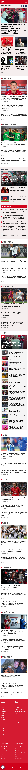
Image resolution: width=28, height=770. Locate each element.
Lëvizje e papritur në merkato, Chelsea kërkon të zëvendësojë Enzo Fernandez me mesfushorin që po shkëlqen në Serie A (13, 302)
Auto (16, 708)
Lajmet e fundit (4, 700)
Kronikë (2, 704)
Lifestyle (17, 723)
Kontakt (17, 746)
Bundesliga (6, 518)
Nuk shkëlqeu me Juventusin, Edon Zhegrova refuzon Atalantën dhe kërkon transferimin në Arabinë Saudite (13, 274)
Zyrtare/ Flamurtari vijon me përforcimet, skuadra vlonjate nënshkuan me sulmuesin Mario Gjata (18, 186)
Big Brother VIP (4, 742)
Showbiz (17, 721)
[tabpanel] (14, 19)
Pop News (18, 718)
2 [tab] (2, 31)
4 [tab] (4, 31)
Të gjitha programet (5, 752)
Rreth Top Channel (19, 742)
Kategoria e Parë (8, 165)
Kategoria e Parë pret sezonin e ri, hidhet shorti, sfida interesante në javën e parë (18, 195)
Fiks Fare (3, 748)
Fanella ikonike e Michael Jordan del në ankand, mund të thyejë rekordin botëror (12, 690)
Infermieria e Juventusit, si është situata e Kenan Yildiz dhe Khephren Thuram (12, 502)
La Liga (4, 431)
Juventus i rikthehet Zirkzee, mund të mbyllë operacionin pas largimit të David (13, 495)
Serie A (4, 475)
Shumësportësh (8, 608)
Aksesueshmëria (19, 754)
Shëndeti (17, 727)
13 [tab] (13, 31)
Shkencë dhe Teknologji (20, 706)
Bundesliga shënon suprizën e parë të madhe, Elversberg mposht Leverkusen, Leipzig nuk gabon (13, 539)
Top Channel (19, 739)
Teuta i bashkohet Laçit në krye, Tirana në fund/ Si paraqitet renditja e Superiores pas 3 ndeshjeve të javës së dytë (13, 157)
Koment (17, 702)
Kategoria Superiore (9, 120)
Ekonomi (3, 708)
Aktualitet (3, 706)
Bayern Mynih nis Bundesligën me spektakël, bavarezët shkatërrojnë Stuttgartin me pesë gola (13, 555)
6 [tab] (6, 31)
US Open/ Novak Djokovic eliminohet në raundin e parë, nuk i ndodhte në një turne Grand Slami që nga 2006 (12, 644)
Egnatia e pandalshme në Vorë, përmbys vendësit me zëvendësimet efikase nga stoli (13, 140)
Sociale (2, 710)
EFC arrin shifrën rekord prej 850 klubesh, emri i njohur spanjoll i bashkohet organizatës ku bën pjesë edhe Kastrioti (13, 175)
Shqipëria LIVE (4, 746)
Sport (3, 718)
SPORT (6, 2)
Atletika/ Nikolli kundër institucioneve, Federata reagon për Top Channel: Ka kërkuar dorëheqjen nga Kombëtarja (13, 628)
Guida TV (3, 754)
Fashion (17, 725)
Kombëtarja (6, 74)
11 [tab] (11, 31)
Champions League (8, 563)
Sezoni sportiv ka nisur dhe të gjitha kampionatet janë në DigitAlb (11, 583)
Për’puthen (3, 744)
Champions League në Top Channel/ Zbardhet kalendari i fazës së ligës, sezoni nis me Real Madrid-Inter (13, 591)
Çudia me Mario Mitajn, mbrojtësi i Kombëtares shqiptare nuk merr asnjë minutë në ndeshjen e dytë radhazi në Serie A (14, 112)
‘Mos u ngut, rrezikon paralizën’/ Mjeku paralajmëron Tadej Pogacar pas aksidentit (14, 218)
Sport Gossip (7, 652)
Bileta (16, 744)
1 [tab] (1, 31)
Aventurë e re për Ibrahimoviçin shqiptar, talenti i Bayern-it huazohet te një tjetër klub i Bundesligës (13, 258)
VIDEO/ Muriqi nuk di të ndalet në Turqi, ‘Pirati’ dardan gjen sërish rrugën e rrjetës (13, 266)
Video (5, 328)
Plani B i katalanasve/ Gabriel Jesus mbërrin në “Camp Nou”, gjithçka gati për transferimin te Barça (14, 460)
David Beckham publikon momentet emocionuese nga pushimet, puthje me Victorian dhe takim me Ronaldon (11, 673)
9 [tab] (9, 31)
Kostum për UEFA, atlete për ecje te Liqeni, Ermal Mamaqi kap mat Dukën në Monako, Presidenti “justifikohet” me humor (12, 600)
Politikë (2, 702)
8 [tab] (8, 31)
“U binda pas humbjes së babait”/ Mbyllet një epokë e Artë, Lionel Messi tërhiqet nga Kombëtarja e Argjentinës (15, 207)
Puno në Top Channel (20, 748)
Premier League (7, 282)
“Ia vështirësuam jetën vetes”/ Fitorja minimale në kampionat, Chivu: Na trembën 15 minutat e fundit (14, 231)
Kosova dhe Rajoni (19, 704)
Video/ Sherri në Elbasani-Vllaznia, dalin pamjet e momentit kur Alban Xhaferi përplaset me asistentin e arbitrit (13, 148)
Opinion (17, 700)
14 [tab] (14, 31)
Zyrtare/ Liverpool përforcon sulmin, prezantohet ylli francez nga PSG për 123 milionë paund (12, 310)
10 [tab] (10, 31)
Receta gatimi (18, 731)
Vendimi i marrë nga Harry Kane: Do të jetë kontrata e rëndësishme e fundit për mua (12, 547)
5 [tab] (5, 31)
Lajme (3, 698)
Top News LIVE (4, 715)
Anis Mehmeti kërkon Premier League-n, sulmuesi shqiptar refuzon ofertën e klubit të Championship (13, 103)
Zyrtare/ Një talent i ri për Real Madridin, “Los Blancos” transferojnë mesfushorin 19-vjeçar (13, 468)
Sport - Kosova (7, 237)
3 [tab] (3, 31)
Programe (4, 739)
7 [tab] (7, 31)
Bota (16, 698)
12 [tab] (12, 31)
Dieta (16, 729)
